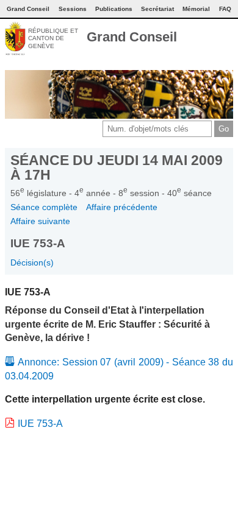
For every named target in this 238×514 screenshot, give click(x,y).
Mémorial (196, 8)
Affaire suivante (40, 221)
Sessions (73, 8)
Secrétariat (157, 8)
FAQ (225, 8)
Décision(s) (32, 262)
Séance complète (44, 207)
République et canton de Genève (53, 38)
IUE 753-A (40, 423)
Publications (113, 8)
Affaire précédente (121, 207)
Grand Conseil (132, 36)
